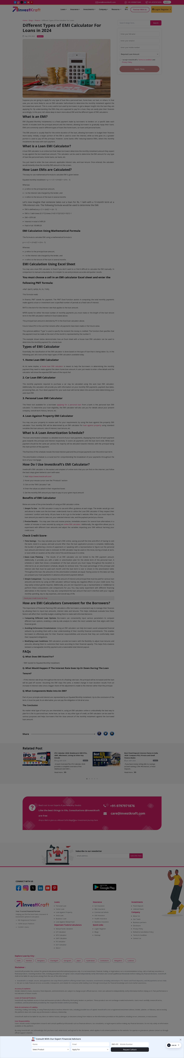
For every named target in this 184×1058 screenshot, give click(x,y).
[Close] (180, 1039)
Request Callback (130, 1049)
